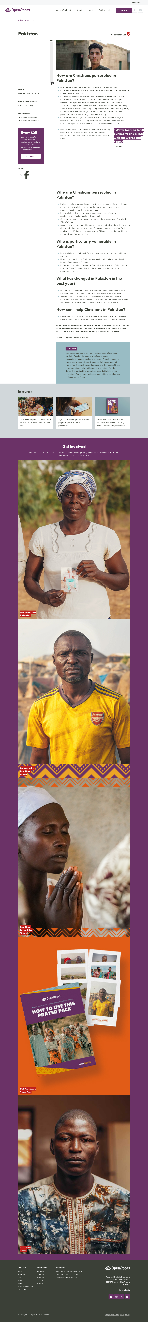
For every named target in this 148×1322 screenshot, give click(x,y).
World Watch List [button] (63, 10)
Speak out (21, 1274)
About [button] (79, 10)
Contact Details (124, 1290)
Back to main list (27, 19)
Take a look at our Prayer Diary (67, 1277)
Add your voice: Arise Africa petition (27, 771)
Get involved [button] (104, 10)
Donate (124, 10)
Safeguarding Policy (112, 1315)
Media (20, 1283)
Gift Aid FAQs (23, 1289)
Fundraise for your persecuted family (69, 1271)
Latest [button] (90, 10)
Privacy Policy (124, 1315)
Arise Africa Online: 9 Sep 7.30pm (26, 930)
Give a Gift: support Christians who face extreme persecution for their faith (35, 422)
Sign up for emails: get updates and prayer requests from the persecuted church (74, 422)
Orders (137, 2)
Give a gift (30, 156)
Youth (20, 1280)
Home (20, 1271)
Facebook (40, 1271)
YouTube (40, 1280)
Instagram (40, 1277)
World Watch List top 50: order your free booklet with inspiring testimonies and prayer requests (111, 422)
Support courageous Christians (67, 1274)
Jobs (19, 1277)
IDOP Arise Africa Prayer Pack (28, 1090)
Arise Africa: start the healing (28, 614)
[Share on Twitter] (20, 174)
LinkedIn (40, 1283)
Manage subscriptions (25, 1286)
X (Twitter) (40, 1274)
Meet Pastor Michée (25, 1249)
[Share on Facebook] (26, 173)
